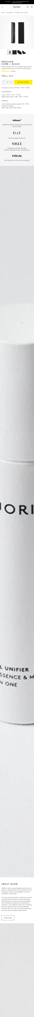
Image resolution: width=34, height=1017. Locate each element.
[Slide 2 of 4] (14, 52)
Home (3, 12)
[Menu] (2, 7)
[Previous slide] (2, 2)
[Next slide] (32, 2)
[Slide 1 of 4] (10, 52)
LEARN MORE (8, 917)
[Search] (28, 7)
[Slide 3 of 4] (19, 52)
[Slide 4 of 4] (24, 52)
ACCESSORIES (9, 12)
